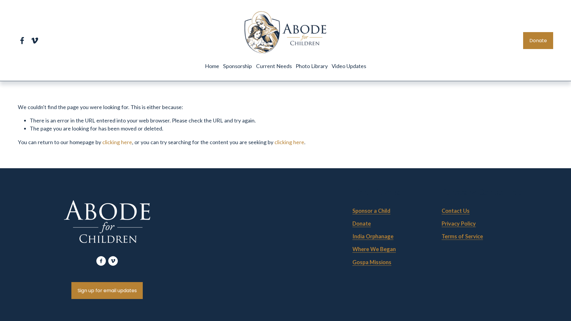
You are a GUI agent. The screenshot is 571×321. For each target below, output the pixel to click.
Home (212, 66)
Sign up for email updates (107, 290)
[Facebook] (22, 40)
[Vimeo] (34, 40)
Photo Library (312, 66)
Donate (538, 40)
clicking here (117, 142)
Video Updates (349, 66)
